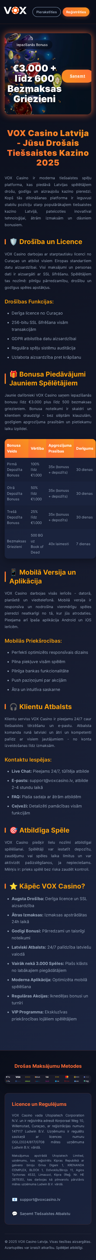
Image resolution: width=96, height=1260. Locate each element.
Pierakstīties (46, 12)
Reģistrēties (76, 12)
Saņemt (77, 76)
